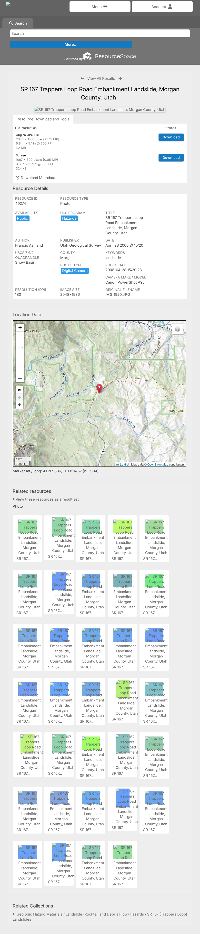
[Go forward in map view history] (19, 397)
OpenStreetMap (157, 464)
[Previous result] (82, 78)
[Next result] (120, 78)
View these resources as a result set (47, 499)
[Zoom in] (20, 328)
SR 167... (23, 558)
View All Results (101, 78)
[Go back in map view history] (19, 405)
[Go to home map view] (19, 390)
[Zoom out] (20, 378)
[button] (99, 389)
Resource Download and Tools (43, 119)
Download (171, 137)
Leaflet (124, 464)
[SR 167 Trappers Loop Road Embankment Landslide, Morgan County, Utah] (100, 109)
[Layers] (177, 328)
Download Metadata (37, 177)
